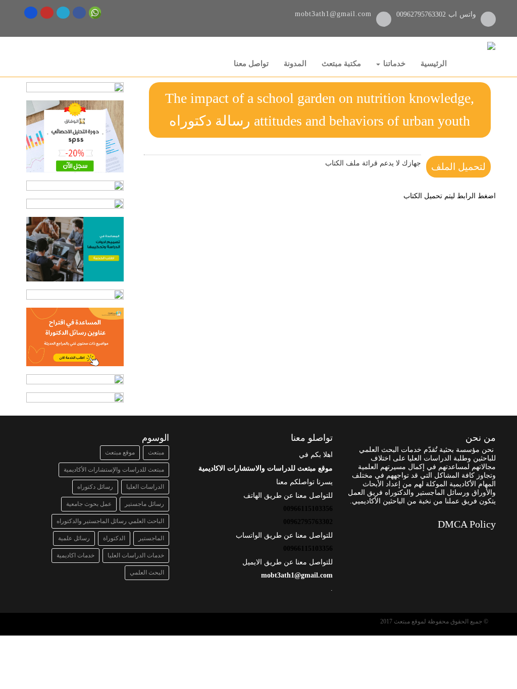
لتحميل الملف (458, 166)
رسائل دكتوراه (95, 486)
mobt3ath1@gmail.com (333, 14)
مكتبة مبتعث (341, 64)
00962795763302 (422, 14)
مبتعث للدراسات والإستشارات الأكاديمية (114, 469)
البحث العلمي (147, 572)
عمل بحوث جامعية (89, 503)
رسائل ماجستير (144, 503)
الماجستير (151, 538)
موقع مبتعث (120, 452)
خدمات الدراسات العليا (136, 555)
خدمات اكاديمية (75, 555)
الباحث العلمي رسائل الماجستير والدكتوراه (110, 521)
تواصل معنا (251, 64)
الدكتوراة (114, 538)
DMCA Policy (467, 524)
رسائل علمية (74, 538)
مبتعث (156, 452)
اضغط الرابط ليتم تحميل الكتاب (449, 196)
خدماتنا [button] (393, 64)
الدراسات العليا (145, 486)
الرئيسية (434, 64)
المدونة (295, 64)
